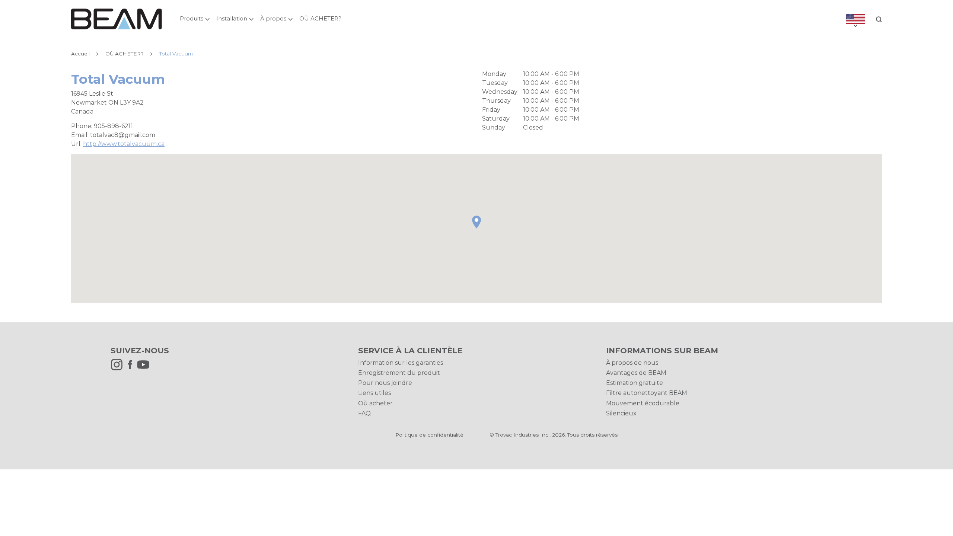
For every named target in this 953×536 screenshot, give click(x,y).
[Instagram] (119, 368)
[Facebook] (132, 368)
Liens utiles (374, 392)
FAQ (364, 413)
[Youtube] (145, 368)
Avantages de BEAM (636, 372)
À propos (273, 18)
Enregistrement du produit (399, 372)
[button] (476, 222)
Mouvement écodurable (642, 403)
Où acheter (375, 403)
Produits (191, 18)
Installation (231, 18)
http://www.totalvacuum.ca (124, 143)
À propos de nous (632, 362)
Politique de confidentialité (429, 435)
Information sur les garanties (400, 362)
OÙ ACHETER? (320, 18)
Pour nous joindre (385, 382)
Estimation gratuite (634, 382)
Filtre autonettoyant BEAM (646, 392)
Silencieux (621, 413)
